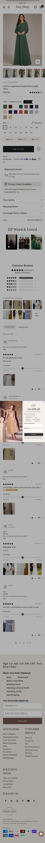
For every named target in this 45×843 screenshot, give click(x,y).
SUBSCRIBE (33, 434)
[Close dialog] (43, 401)
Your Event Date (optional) (29, 423)
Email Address (27, 428)
